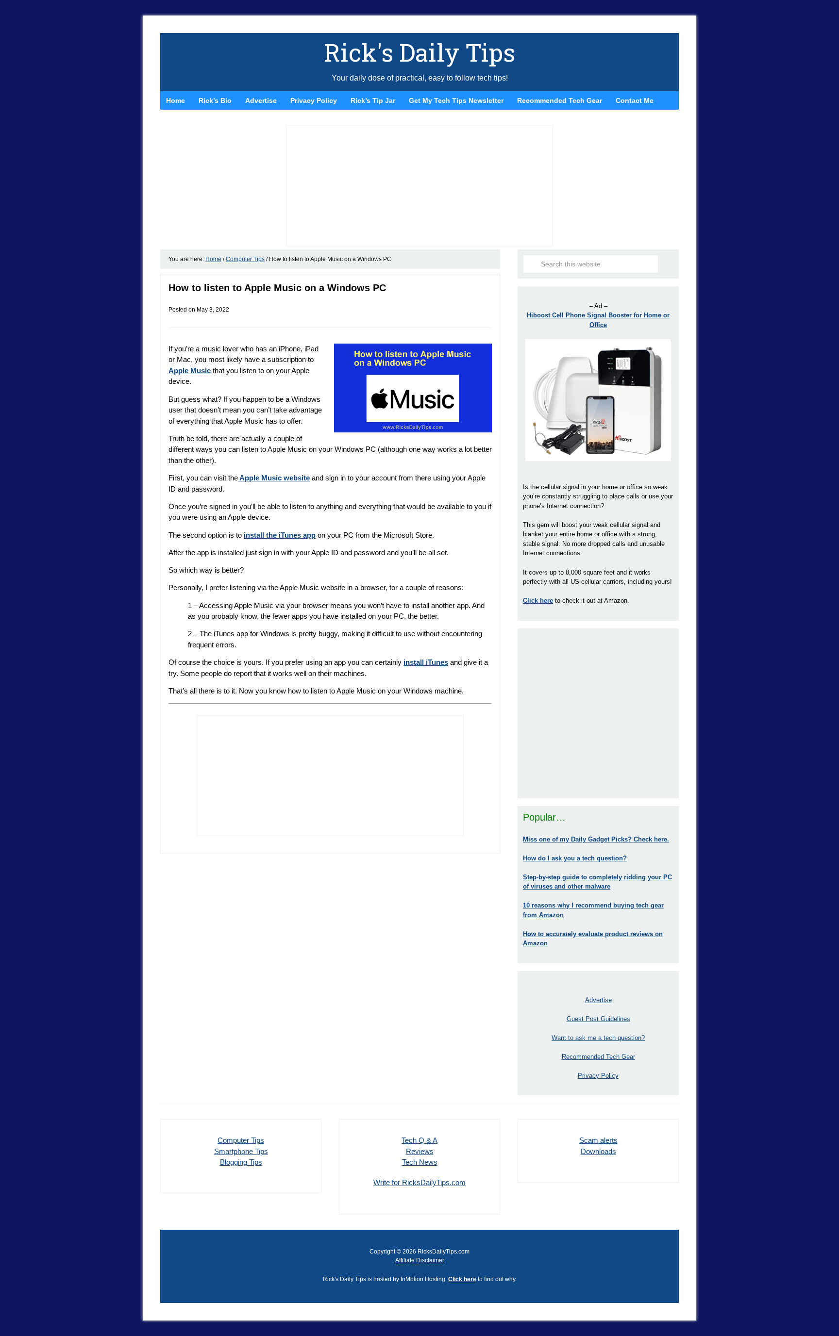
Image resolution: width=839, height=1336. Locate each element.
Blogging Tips (241, 1162)
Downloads (598, 1151)
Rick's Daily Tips (419, 52)
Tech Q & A (419, 1140)
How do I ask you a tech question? (575, 858)
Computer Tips (241, 1140)
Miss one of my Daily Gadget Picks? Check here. (596, 839)
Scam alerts (598, 1140)
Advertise (598, 1000)
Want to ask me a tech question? (598, 1037)
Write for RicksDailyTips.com (419, 1182)
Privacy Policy (598, 1075)
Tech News (419, 1162)
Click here (462, 1279)
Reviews (420, 1151)
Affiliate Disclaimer (419, 1260)
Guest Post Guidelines (598, 1019)
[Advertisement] (598, 713)
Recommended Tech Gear (598, 1056)
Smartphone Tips (241, 1151)
